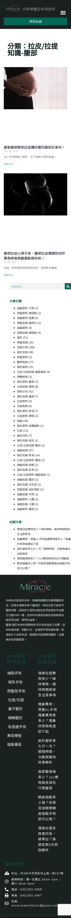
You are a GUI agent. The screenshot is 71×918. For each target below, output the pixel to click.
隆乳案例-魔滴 (25, 381)
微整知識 (22, 342)
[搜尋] (68, 286)
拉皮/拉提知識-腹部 (29, 445)
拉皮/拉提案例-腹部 (29, 460)
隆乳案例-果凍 (25, 411)
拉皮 (19, 430)
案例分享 (22, 391)
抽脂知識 (22, 450)
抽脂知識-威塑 (25, 465)
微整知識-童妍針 (27, 323)
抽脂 (19, 421)
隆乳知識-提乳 (25, 440)
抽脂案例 (22, 328)
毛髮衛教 (22, 406)
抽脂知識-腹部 (25, 479)
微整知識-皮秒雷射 (28, 489)
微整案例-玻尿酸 (27, 313)
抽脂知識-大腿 (25, 504)
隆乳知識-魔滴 (25, 396)
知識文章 (22, 347)
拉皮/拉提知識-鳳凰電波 (31, 372)
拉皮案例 (22, 401)
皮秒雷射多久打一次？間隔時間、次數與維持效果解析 (47, 751)
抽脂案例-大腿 (25, 499)
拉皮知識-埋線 (25, 386)
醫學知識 (22, 362)
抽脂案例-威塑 (25, 318)
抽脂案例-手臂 (25, 308)
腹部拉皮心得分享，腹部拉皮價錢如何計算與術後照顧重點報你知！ (34, 255)
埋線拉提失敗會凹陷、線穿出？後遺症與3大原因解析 (48, 838)
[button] (63, 12)
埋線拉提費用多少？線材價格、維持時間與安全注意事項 (47, 683)
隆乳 (19, 337)
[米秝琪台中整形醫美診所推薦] (31, 9)
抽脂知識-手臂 (25, 494)
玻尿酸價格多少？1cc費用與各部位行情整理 (43, 558)
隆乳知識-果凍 (25, 455)
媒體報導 (22, 377)
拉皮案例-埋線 (25, 416)
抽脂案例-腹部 (25, 509)
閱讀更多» (9, 164)
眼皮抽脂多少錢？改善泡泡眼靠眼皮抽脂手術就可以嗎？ (47, 807)
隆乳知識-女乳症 (27, 484)
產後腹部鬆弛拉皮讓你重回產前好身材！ (34, 147)
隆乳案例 (22, 367)
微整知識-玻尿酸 (27, 333)
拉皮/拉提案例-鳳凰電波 (31, 474)
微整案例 (22, 357)
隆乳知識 (22, 352)
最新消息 (22, 435)
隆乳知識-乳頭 (25, 470)
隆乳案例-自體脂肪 (28, 426)
